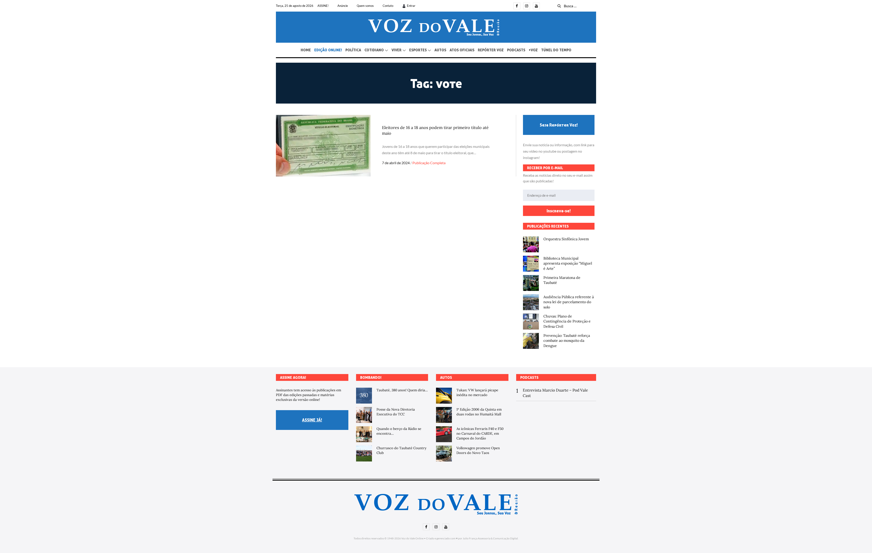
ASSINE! (323, 5)
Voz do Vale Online (412, 538)
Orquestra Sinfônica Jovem (566, 239)
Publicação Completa (429, 163)
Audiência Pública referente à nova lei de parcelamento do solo (568, 302)
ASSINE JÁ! (312, 419)
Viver (396, 50)
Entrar (411, 5)
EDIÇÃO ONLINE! (328, 50)
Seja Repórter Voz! (559, 124)
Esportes (418, 50)
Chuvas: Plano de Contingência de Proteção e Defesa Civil (567, 321)
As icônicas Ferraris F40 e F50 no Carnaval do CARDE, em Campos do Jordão (479, 433)
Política (353, 50)
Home (306, 50)
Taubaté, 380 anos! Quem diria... (402, 390)
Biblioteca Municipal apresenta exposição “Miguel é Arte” (567, 263)
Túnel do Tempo (556, 50)
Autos (440, 50)
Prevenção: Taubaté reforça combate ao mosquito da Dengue (566, 340)
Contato (388, 5)
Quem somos (365, 5)
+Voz (533, 50)
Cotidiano (374, 50)
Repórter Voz (491, 50)
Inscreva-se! (559, 210)
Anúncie (342, 5)
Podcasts (516, 50)
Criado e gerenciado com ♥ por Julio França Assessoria (458, 538)
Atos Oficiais (462, 50)
